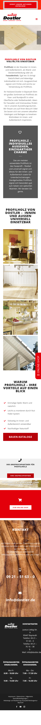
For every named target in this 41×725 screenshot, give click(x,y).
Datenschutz (21, 696)
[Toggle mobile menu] (37, 19)
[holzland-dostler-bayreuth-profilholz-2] (20, 37)
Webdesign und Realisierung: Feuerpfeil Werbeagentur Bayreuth (20, 701)
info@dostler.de (20, 599)
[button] (2, 37)
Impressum (11, 696)
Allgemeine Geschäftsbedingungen (23, 697)
